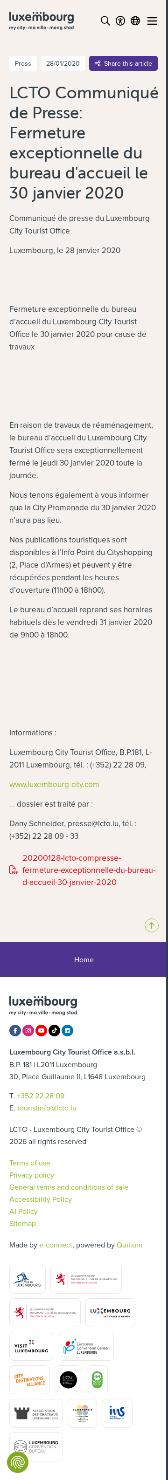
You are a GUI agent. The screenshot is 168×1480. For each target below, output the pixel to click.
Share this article (128, 63)
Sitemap (22, 1223)
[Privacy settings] (17, 1462)
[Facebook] (15, 1030)
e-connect (55, 1245)
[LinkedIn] (67, 1030)
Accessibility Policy (40, 1199)
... (12, 803)
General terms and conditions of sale (68, 1187)
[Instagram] (28, 1030)
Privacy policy (31, 1175)
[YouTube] (41, 1030)
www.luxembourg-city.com (54, 784)
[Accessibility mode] (120, 21)
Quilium (129, 1245)
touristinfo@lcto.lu (47, 1108)
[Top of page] (152, 925)
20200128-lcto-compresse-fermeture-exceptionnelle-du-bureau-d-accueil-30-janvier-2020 (82, 870)
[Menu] (152, 20)
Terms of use (29, 1163)
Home (84, 959)
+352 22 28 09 (40, 1095)
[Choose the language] (135, 21)
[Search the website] (105, 21)
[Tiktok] (54, 1030)
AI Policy (23, 1211)
